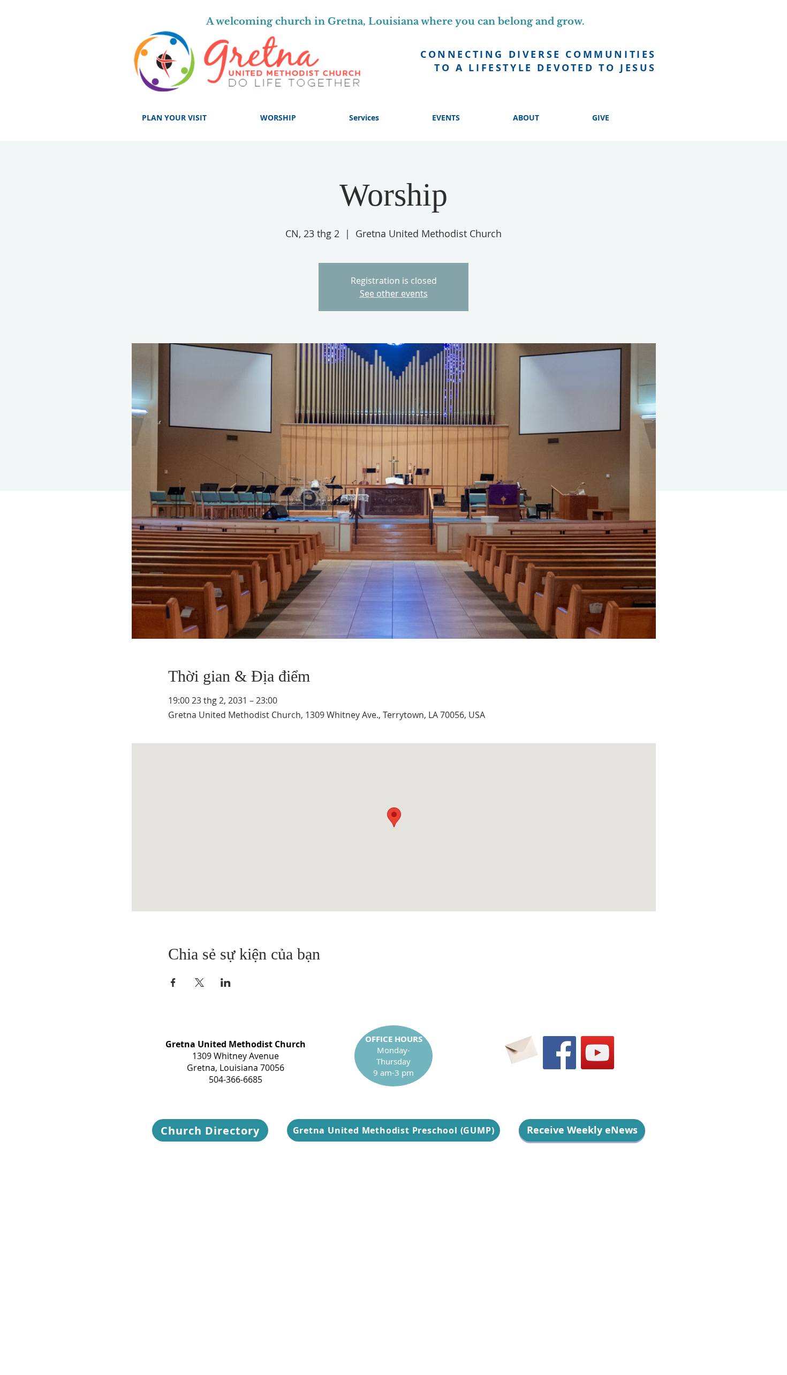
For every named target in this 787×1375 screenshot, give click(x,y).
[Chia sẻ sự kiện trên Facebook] (173, 982)
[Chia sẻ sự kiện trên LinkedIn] (226, 982)
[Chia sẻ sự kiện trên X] (199, 982)
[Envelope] (520, 1047)
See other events (394, 293)
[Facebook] (559, 1052)
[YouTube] (597, 1052)
